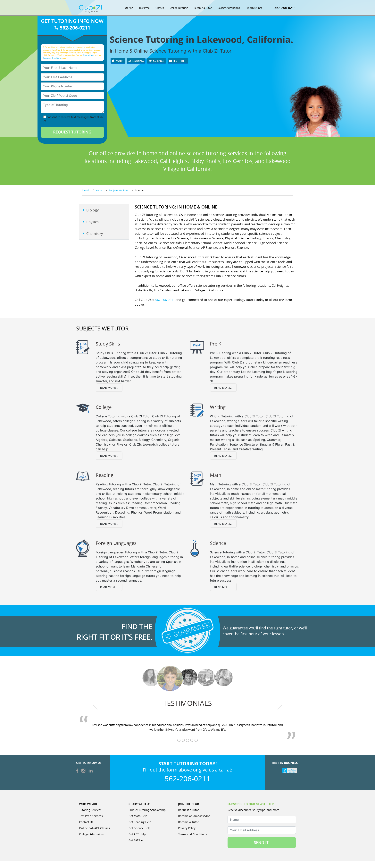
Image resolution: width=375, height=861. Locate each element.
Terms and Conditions (52, 58)
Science (158, 61)
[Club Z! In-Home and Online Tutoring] (90, 8)
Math (119, 61)
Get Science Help (140, 828)
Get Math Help (138, 816)
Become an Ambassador (194, 816)
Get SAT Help (137, 840)
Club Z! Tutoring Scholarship (147, 810)
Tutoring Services (90, 810)
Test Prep (144, 8)
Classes (159, 8)
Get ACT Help (137, 834)
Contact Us (86, 822)
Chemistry (94, 233)
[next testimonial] (279, 705)
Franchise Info (254, 8)
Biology (92, 210)
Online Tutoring (179, 8)
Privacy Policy (88, 55)
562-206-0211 (285, 7)
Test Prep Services (91, 816)
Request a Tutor (188, 810)
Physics (92, 221)
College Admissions (229, 8)
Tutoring (128, 8)
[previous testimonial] (95, 705)
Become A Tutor (188, 822)
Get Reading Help (140, 822)
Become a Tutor (203, 8)
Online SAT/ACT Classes (94, 828)
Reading (137, 61)
